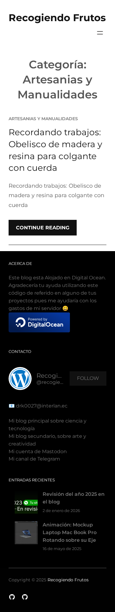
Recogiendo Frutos (57, 18)
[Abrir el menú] (100, 32)
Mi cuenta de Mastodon (38, 451)
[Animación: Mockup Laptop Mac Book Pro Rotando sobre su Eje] (26, 534)
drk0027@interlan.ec (41, 406)
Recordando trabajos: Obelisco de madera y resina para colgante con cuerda (55, 150)
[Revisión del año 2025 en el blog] (26, 503)
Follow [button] (88, 378)
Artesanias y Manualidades (43, 118)
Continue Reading (42, 228)
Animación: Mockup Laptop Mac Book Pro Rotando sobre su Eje (70, 532)
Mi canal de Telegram (34, 459)
